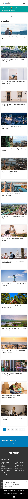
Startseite (3, 16)
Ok (14, 496)
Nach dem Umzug (19, 470)
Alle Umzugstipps (5, 474)
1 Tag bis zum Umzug (6, 468)
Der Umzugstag (18, 468)
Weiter (22, 430)
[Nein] (26, 494)
